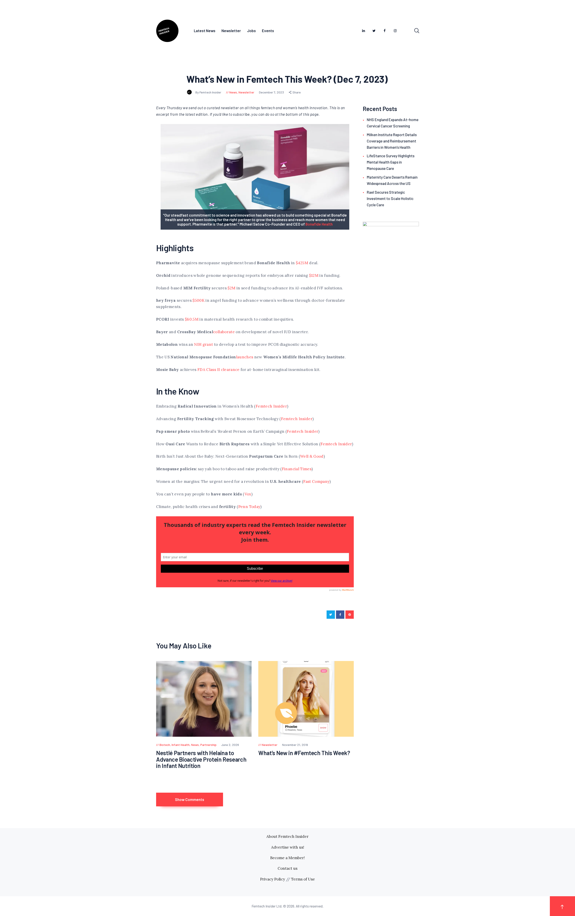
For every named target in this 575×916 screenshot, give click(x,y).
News (233, 92)
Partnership (208, 745)
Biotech (164, 745)
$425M (302, 262)
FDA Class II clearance (218, 369)
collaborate (224, 331)
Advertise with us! (287, 847)
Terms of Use (303, 879)
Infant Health (181, 745)
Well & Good (312, 456)
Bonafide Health (319, 224)
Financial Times (297, 468)
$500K (198, 300)
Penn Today (249, 506)
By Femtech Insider (208, 92)
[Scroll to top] (562, 906)
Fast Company (316, 481)
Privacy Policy (272, 879)
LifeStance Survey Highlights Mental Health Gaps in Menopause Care (390, 162)
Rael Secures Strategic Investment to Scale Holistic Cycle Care (390, 198)
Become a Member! (287, 857)
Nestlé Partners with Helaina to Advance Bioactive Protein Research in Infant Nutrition (201, 759)
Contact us (287, 868)
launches (244, 357)
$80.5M (192, 319)
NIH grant (203, 344)
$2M (231, 288)
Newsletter (246, 92)
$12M (313, 275)
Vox (248, 494)
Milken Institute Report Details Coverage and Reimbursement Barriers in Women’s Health (392, 140)
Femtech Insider (271, 406)
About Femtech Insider (287, 836)
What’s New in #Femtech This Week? (304, 753)
